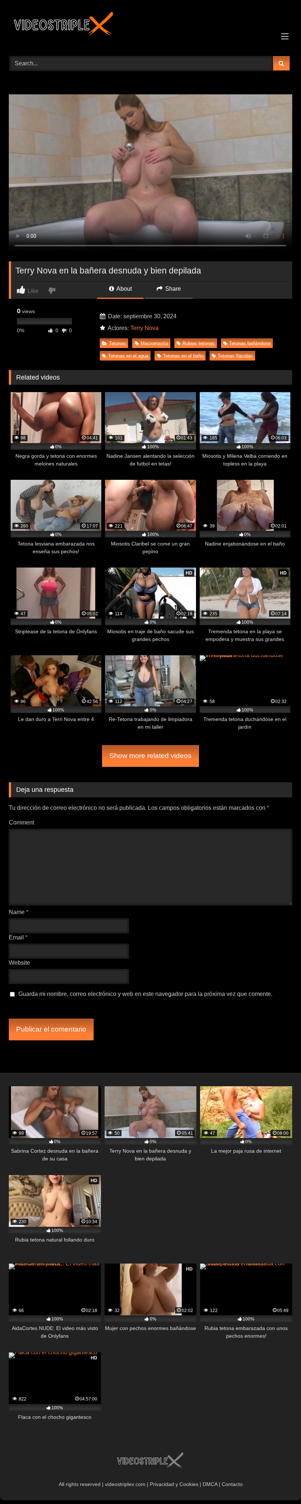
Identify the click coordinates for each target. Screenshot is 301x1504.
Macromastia (154, 343)
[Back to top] (278, 1482)
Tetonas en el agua (128, 356)
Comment (21, 822)
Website (19, 963)
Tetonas (117, 343)
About (123, 289)
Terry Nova (144, 328)
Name (18, 912)
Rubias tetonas (198, 343)
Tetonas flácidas (235, 356)
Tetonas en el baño (183, 356)
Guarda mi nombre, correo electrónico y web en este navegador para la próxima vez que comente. (145, 994)
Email (18, 937)
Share (172, 289)
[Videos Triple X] (150, 27)
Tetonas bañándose (250, 343)
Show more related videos (150, 756)
